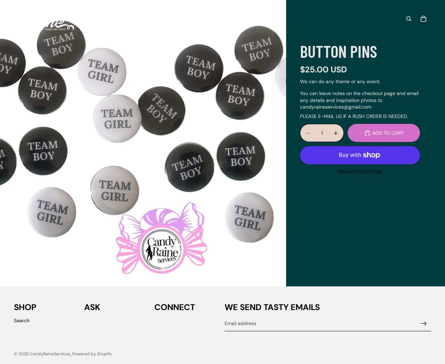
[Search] (408, 18)
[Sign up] (423, 323)
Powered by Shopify (92, 354)
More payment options (360, 171)
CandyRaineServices (50, 354)
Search (22, 320)
